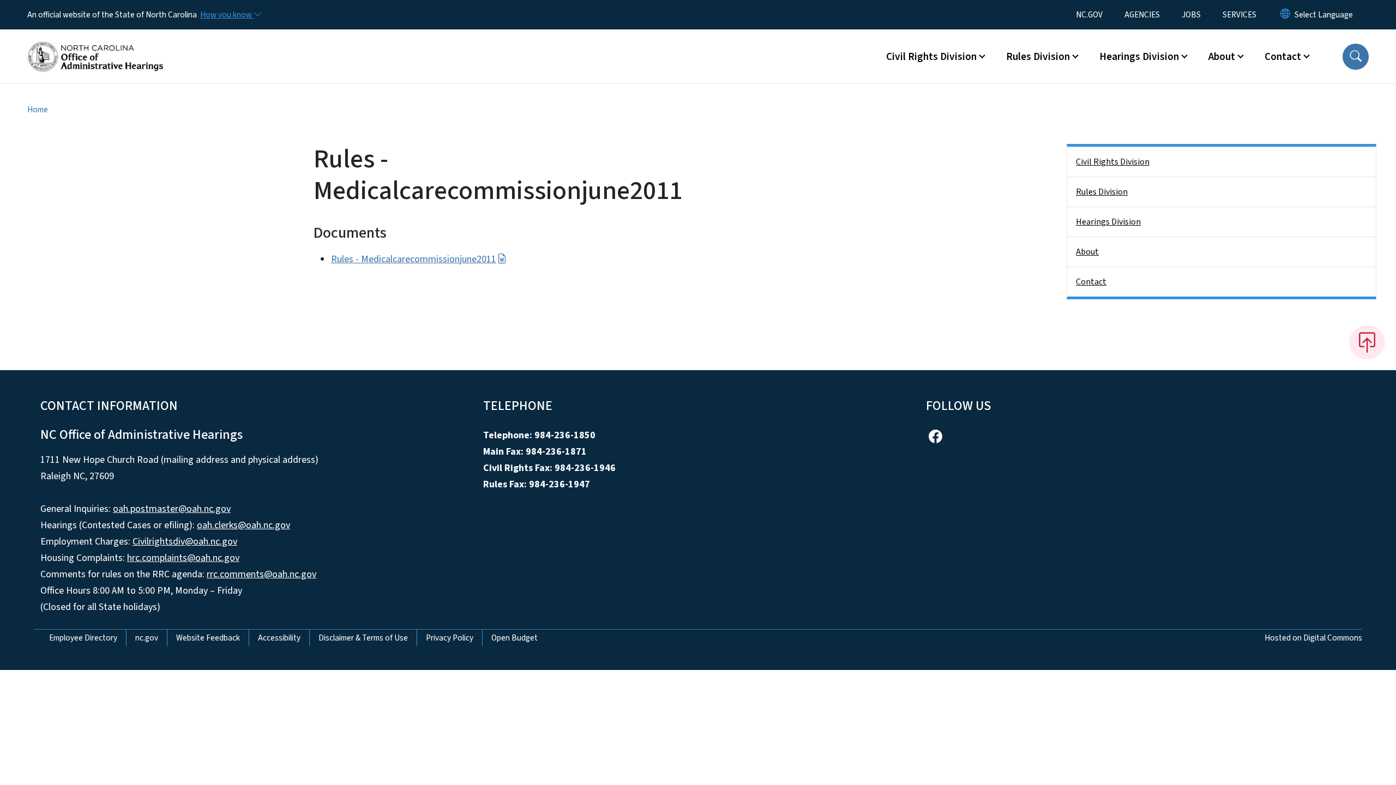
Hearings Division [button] (1139, 56)
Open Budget (514, 638)
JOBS (1191, 15)
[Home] (95, 44)
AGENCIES (1142, 15)
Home (37, 110)
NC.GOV (1089, 15)
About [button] (1221, 56)
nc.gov (146, 638)
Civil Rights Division (1113, 162)
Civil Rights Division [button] (931, 56)
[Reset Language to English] (1285, 15)
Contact (1091, 282)
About (1087, 252)
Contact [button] (1283, 56)
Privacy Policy (449, 638)
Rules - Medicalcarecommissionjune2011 (413, 259)
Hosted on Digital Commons (1313, 638)
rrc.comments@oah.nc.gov (261, 574)
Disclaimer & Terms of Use (363, 638)
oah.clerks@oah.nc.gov (243, 525)
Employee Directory (83, 638)
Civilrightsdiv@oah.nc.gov (185, 541)
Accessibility (279, 638)
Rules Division (1102, 192)
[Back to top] (1367, 342)
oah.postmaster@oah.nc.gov (172, 509)
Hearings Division (1108, 222)
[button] (1356, 57)
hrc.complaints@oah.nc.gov (183, 558)
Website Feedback (208, 638)
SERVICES (1239, 15)
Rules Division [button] (1038, 56)
